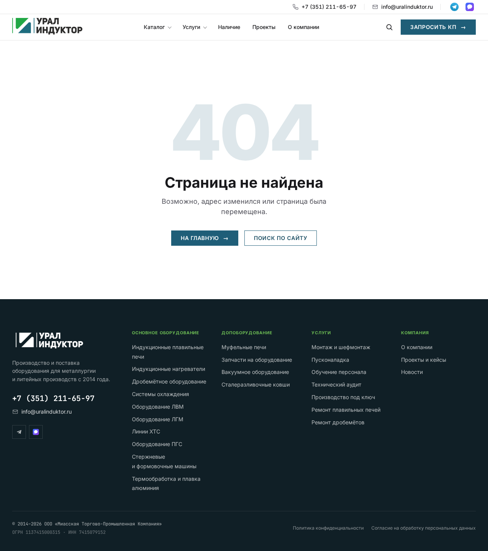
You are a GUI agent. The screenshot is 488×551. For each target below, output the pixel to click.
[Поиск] (389, 27)
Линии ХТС (146, 431)
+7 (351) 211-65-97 (329, 6)
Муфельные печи (244, 347)
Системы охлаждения (160, 394)
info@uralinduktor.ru (407, 6)
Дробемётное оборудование (169, 381)
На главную (205, 238)
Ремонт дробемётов (337, 422)
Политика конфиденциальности (328, 528)
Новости (412, 372)
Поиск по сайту (280, 238)
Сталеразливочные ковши (256, 384)
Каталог (154, 27)
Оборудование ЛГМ (157, 419)
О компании (303, 27)
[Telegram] (19, 432)
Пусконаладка (330, 359)
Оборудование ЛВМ (158, 406)
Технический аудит (336, 384)
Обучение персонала (338, 372)
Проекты (264, 27)
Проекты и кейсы (423, 359)
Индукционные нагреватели (168, 369)
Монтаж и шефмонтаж (340, 347)
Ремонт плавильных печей (345, 409)
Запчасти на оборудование (257, 359)
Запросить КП (438, 27)
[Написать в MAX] (470, 7)
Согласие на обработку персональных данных (423, 528)
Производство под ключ (343, 397)
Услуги (191, 27)
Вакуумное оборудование (255, 372)
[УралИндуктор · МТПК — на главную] (47, 27)
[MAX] (36, 432)
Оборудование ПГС (157, 444)
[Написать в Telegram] (454, 7)
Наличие (229, 27)
